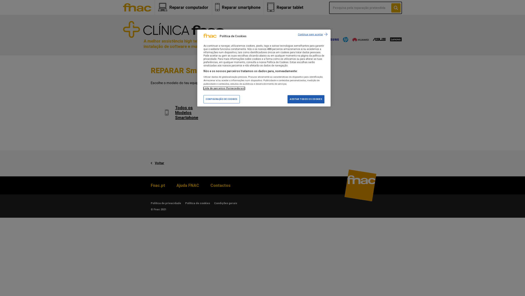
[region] (264, 68)
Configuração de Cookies (221, 99)
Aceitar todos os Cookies (306, 99)
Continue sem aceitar (310, 34)
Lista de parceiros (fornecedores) (224, 88)
